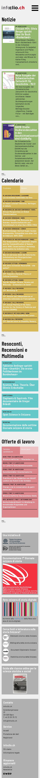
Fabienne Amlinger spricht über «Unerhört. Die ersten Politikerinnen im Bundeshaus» (18, 370)
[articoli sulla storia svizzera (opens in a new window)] (6, 637)
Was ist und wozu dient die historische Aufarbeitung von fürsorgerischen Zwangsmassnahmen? (19, 257)
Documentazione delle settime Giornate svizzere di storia (20, 426)
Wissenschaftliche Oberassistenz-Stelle (20, 495)
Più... (4, 174)
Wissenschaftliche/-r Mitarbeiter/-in (18, 459)
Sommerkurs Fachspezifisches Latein (18, 315)
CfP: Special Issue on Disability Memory (19, 321)
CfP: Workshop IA (10, 290)
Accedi (6, 730)
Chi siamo (7, 749)
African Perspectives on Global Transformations (16, 212)
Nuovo (24, 188)
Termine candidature (8, 450)
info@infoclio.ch (10, 720)
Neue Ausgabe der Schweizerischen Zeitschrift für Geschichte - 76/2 (26, 80)
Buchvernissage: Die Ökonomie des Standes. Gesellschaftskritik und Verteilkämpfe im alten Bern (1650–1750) (20, 222)
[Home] (13, 7)
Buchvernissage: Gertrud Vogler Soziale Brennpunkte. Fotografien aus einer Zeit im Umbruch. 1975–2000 (20, 233)
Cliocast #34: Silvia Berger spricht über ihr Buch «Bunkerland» (26, 33)
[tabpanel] (20, 262)
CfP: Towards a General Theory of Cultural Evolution (17, 275)
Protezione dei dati (11, 734)
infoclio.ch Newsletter (7, 768)
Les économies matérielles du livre (17, 197)
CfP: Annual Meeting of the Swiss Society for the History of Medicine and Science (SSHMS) (19, 307)
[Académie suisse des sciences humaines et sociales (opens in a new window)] (20, 541)
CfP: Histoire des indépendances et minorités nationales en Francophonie (19, 297)
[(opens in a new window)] (20, 609)
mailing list (18, 618)
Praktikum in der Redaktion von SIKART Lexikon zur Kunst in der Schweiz (19, 479)
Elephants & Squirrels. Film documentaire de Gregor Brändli (18, 401)
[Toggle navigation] (35, 8)
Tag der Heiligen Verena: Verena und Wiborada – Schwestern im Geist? (18, 283)
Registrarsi (7, 737)
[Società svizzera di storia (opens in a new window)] (20, 548)
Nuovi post (25, 449)
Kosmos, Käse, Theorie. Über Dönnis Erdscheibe (19, 386)
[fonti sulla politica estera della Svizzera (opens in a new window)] (6, 651)
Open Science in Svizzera (16, 414)
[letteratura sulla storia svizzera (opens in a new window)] (6, 644)
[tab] (11, 189)
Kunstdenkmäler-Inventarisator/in (17, 472)
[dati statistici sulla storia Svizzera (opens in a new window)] (6, 658)
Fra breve (7, 188)
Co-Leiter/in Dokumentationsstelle (18, 465)
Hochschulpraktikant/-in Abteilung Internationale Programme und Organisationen (19, 504)
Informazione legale (11, 752)
